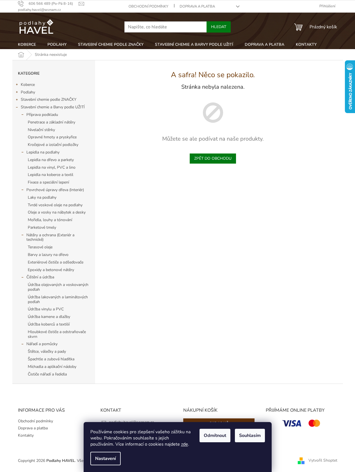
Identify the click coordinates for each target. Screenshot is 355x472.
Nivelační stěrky (41, 129)
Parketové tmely (42, 227)
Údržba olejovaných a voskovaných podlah (58, 287)
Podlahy (28, 92)
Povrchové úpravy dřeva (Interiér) (55, 190)
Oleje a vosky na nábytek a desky (57, 212)
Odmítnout (215, 435)
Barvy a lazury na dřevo (48, 254)
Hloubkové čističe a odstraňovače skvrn (57, 334)
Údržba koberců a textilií (49, 324)
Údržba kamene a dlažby (49, 316)
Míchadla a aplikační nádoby (52, 366)
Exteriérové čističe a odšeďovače (55, 262)
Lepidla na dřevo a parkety (51, 159)
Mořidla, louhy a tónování (50, 220)
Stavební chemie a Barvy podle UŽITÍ (53, 107)
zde (184, 444)
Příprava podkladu (42, 114)
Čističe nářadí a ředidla (47, 374)
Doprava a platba (197, 6)
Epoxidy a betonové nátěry (51, 269)
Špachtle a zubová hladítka (51, 359)
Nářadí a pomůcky (42, 344)
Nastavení (105, 458)
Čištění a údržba (40, 277)
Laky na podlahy (42, 197)
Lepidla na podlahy (42, 152)
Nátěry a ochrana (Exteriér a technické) (50, 237)
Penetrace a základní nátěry (51, 122)
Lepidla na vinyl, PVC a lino (51, 167)
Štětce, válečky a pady (47, 351)
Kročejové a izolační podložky (53, 144)
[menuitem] (27, 44)
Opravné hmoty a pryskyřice (52, 137)
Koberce (28, 84)
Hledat (218, 26)
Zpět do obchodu (213, 158)
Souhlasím (250, 435)
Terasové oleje (40, 247)
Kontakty (26, 435)
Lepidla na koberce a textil (50, 174)
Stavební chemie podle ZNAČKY (48, 99)
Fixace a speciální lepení (48, 182)
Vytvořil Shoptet (322, 460)
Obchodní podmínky (148, 6)
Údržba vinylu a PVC (46, 309)
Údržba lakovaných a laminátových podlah (58, 299)
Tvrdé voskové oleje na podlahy (55, 205)
